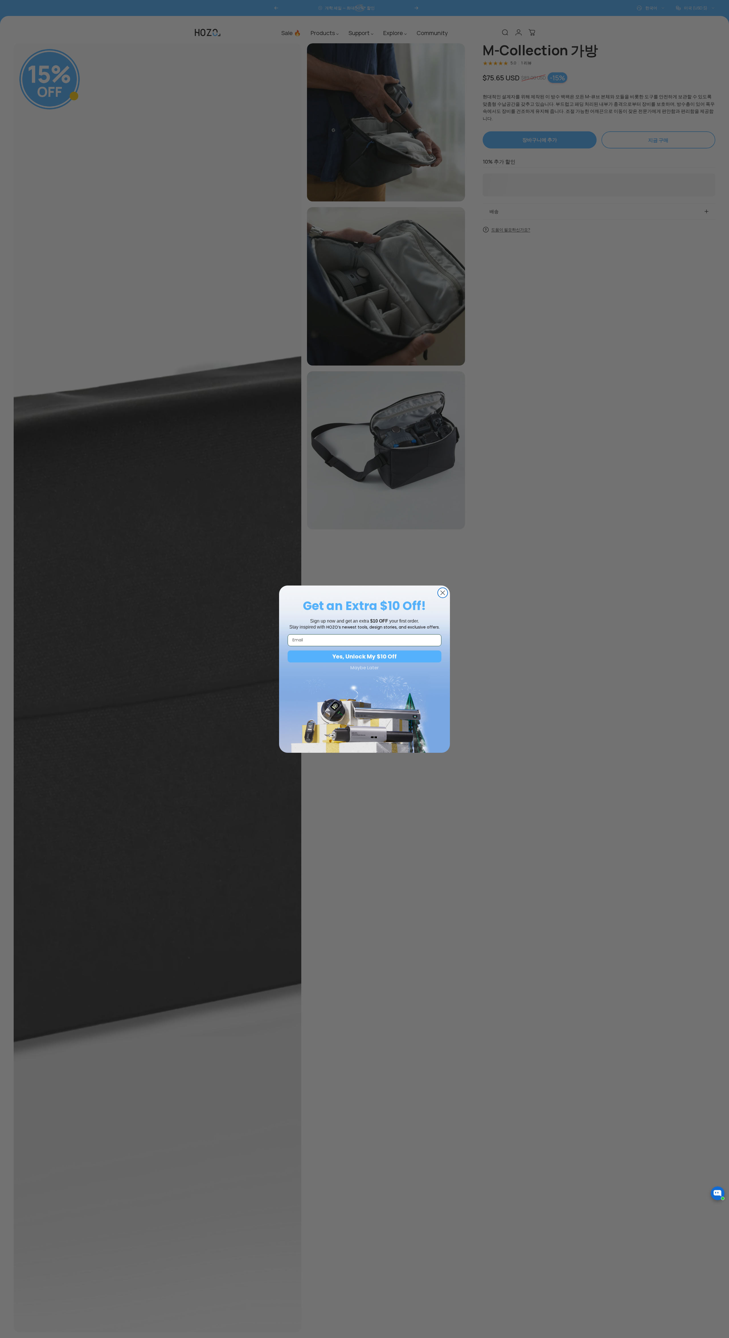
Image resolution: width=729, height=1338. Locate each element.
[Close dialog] (443, 593)
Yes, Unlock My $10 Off (364, 656)
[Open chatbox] (717, 1193)
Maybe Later (364, 668)
